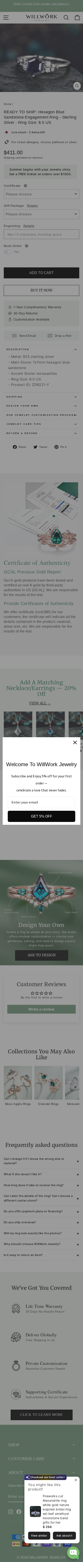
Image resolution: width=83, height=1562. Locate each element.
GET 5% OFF (41, 816)
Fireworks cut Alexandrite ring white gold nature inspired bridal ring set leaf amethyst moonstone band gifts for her (57, 1509)
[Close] (75, 742)
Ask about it (64, 1535)
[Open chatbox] (73, 1553)
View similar (39, 1535)
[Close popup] (75, 1480)
